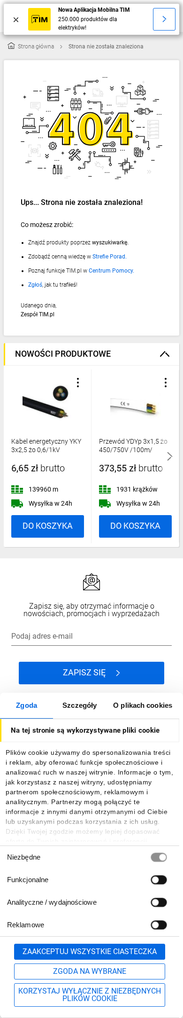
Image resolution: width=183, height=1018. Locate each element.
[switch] (159, 879)
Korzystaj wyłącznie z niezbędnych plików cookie (89, 995)
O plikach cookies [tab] (142, 705)
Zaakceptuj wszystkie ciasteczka (90, 951)
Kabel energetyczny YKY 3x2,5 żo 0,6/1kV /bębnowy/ (46, 450)
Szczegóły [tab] (79, 705)
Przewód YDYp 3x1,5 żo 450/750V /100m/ (133, 446)
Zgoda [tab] (26, 705)
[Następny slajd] (169, 456)
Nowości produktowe (63, 354)
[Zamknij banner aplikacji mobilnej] (16, 19)
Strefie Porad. (109, 256)
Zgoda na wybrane (89, 971)
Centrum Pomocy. (111, 270)
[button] (78, 382)
